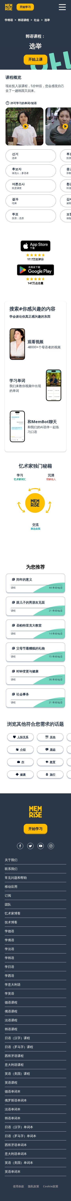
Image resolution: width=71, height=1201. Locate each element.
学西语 (9, 975)
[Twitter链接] (30, 846)
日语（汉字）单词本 (19, 1127)
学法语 (9, 949)
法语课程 (11, 1020)
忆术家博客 (13, 913)
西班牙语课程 (14, 1056)
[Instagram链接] (51, 846)
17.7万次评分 (35, 259)
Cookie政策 (50, 1186)
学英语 (9, 993)
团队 (8, 904)
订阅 (8, 895)
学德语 (9, 931)
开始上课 (35, 59)
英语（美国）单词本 (19, 1162)
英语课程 (11, 1082)
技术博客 (11, 922)
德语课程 (11, 1002)
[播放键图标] (25, 126)
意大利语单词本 (16, 1154)
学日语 (9, 967)
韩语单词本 (13, 1118)
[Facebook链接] (20, 846)
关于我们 (11, 860)
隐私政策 (33, 1186)
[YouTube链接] (40, 846)
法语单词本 (13, 1109)
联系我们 (11, 869)
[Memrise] (8, 7)
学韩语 (9, 20)
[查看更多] (62, 7)
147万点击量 (35, 283)
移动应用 (11, 886)
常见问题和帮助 (16, 877)
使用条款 (18, 1186)
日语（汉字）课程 (17, 1038)
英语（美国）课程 (17, 1073)
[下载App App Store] (36, 246)
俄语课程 (11, 1011)
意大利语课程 (14, 1064)
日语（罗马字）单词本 (20, 1136)
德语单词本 (13, 1091)
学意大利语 (13, 984)
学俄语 (9, 940)
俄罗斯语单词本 (16, 1100)
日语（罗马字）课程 (19, 1047)
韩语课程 (23, 20)
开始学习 (25, 7)
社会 (36, 20)
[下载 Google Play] (35, 269)
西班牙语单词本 (16, 1145)
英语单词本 (13, 1171)
